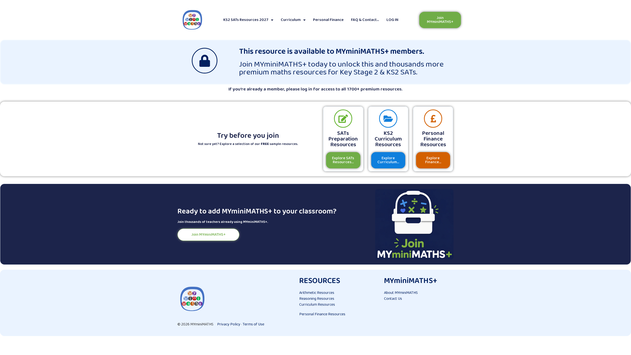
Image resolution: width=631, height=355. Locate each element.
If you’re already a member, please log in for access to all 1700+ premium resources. (315, 89)
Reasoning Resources (316, 299)
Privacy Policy (228, 324)
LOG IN (392, 20)
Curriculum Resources (317, 305)
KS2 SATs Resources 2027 (245, 20)
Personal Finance (328, 20)
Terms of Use (253, 324)
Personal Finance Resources (322, 314)
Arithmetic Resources (316, 293)
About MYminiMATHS (401, 293)
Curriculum (291, 20)
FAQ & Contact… (365, 20)
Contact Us (393, 299)
